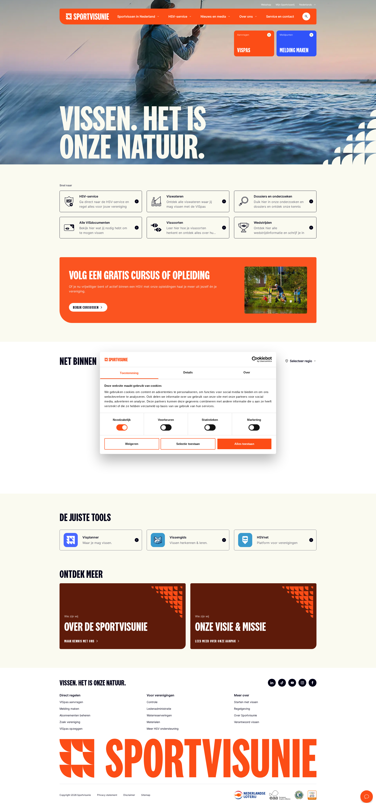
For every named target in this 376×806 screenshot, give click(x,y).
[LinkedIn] (272, 683)
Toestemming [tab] (129, 373)
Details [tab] (188, 372)
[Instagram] (302, 683)
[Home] (87, 16)
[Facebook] (312, 683)
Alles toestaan (244, 443)
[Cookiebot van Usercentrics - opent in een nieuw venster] (255, 359)
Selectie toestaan (188, 443)
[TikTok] (282, 683)
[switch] (166, 427)
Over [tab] (246, 372)
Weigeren (131, 443)
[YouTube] (292, 683)
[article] (123, 616)
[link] (88, 307)
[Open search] (306, 16)
